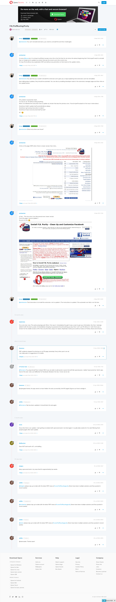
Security (77, 562)
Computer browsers (15, 562)
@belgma (21, 486)
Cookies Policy (79, 566)
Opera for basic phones (17, 587)
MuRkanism (22, 443)
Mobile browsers (14, 577)
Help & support (59, 562)
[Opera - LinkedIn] (19, 597)
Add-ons (37, 562)
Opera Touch (14, 585)
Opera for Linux (15, 569)
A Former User (23, 366)
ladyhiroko (22, 322)
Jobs (97, 566)
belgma (21, 466)
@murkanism (22, 504)
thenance (21, 348)
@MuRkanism (28, 501)
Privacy (77, 564)
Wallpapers (38, 566)
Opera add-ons (16, 29)
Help (57, 558)
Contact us (99, 574)
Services (38, 558)
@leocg (26, 58)
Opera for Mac (15, 567)
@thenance (31, 366)
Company (99, 558)
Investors (98, 569)
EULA (76, 569)
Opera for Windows (16, 565)
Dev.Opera (58, 569)
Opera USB (14, 574)
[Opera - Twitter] (12, 597)
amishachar (22, 55)
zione (20, 424)
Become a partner (101, 571)
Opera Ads (38, 569)
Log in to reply (102, 29)
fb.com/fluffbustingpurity (61, 486)
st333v (21, 402)
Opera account (39, 564)
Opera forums (59, 566)
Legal (77, 558)
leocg (20, 38)
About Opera (100, 562)
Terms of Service (80, 571)
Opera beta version (16, 572)
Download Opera (59, 14)
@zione (26, 519)
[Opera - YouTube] (16, 597)
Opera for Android (16, 580)
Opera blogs (59, 564)
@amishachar (43, 38)
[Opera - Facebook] (10, 597)
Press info (99, 564)
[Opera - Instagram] (22, 597)
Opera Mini (14, 582)
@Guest (28, 385)
